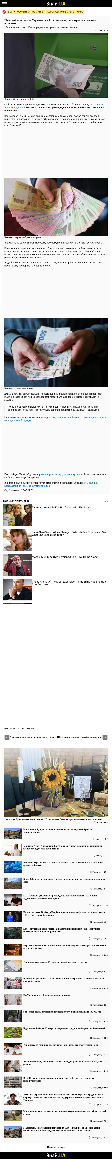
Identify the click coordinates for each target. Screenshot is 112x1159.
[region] (56, 151)
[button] (7, 737)
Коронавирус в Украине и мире (65, 12)
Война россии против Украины (26, 12)
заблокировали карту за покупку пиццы (62, 474)
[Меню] (4, 3)
